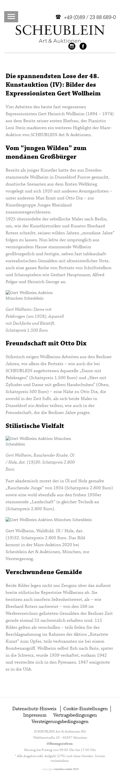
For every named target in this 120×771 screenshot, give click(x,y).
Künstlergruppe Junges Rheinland (39, 205)
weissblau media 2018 (66, 769)
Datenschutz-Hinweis (34, 709)
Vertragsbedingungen (75, 715)
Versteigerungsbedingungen (60, 722)
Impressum (35, 715)
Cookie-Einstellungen (85, 709)
